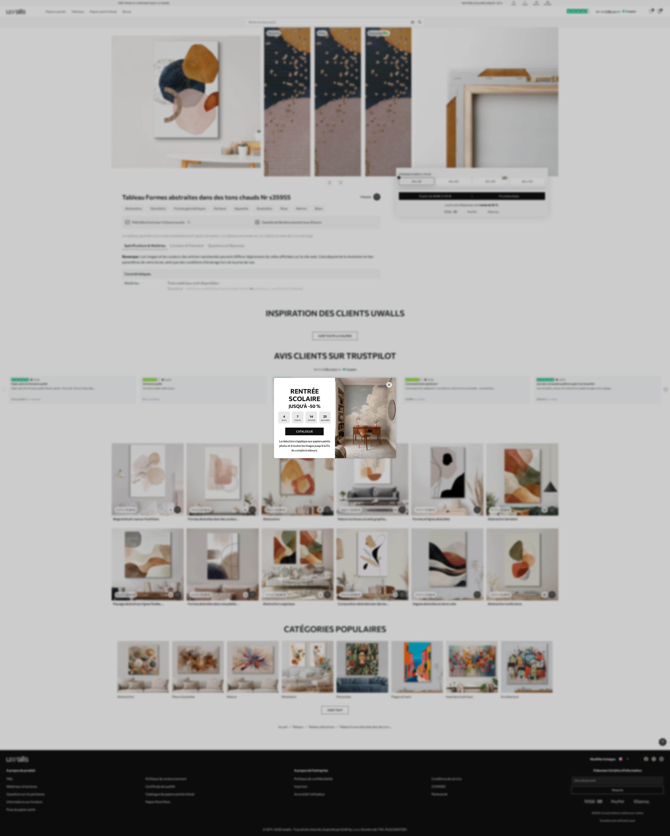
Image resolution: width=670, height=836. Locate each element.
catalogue (304, 431)
